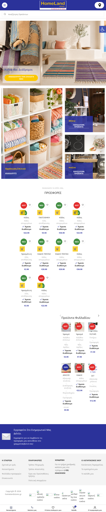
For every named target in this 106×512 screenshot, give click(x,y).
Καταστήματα (8, 469)
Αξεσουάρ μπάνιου (93, 380)
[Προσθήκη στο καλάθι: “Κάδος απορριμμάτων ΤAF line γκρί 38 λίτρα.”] (39, 285)
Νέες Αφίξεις (66, 346)
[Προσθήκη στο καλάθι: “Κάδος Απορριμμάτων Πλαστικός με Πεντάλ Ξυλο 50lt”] (57, 212)
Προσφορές (94, 342)
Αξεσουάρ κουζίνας (67, 379)
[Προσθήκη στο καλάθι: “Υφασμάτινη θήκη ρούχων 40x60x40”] (22, 285)
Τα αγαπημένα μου (89, 469)
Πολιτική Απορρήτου (37, 480)
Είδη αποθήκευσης (44, 222)
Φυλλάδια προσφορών (11, 473)
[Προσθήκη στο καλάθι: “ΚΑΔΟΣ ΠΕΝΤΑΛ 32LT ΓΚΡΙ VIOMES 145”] (39, 249)
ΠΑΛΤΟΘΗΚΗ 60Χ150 (44, 218)
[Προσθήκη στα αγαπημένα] (30, 205)
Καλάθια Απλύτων (66, 338)
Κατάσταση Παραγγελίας (92, 465)
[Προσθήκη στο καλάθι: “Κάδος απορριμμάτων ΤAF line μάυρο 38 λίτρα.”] (22, 212)
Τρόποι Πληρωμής (36, 465)
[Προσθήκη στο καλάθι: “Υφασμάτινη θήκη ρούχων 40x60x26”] (22, 249)
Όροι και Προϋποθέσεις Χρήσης (38, 474)
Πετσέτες (92, 386)
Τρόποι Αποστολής (36, 469)
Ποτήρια (92, 337)
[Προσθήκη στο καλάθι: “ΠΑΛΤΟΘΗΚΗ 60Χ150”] (39, 212)
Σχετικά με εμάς (9, 465)
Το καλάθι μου (87, 473)
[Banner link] (31, 133)
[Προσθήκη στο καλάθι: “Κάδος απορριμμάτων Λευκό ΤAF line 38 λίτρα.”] (75, 212)
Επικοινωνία (7, 478)
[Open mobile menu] (5, 5)
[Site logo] (53, 5)
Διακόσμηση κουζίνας (68, 386)
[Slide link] (53, 53)
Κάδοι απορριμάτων (26, 222)
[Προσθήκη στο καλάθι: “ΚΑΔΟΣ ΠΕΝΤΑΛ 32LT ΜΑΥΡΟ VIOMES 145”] (57, 249)
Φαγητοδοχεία (68, 393)
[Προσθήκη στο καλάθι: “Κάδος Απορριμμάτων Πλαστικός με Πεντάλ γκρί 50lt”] (75, 249)
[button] (102, 29)
